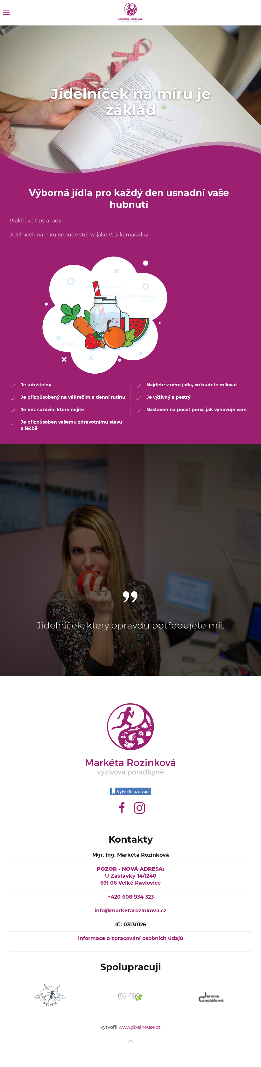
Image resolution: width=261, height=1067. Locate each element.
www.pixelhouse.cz (139, 1027)
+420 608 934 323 (131, 897)
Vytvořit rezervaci (133, 791)
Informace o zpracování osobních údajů (130, 938)
